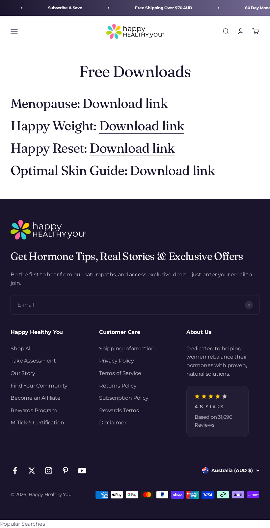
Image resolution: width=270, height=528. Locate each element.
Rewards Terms (119, 410)
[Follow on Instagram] (48, 470)
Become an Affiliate (36, 398)
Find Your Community (39, 386)
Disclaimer (112, 422)
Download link (125, 103)
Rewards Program (34, 410)
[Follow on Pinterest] (65, 470)
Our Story (23, 373)
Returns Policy (118, 386)
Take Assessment (33, 361)
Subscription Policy (123, 398)
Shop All (21, 348)
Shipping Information (127, 348)
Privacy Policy (116, 361)
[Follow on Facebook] (15, 470)
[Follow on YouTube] (82, 470)
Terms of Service (120, 373)
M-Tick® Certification (37, 422)
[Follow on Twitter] (31, 470)
